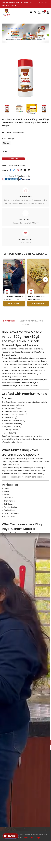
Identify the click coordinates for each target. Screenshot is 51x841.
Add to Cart (14, 304)
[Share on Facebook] (10, 170)
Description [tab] (9, 321)
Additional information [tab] (31, 321)
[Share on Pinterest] (18, 170)
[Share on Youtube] (25, 170)
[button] (48, 12)
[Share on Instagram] (21, 170)
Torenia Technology (31, 837)
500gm (6, 143)
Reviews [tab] (25, 325)
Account (43, 2)
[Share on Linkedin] (29, 170)
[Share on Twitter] (14, 170)
